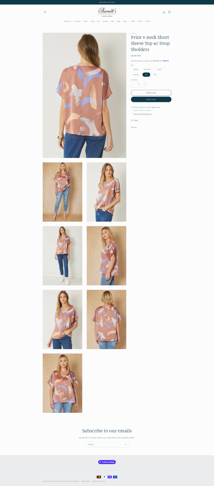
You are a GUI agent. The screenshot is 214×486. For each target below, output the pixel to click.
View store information (142, 114)
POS (61, 481)
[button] (45, 12)
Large (160, 69)
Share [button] (136, 120)
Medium (148, 69)
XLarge (137, 75)
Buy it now (151, 99)
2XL (156, 75)
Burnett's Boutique (53, 481)
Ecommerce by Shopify (72, 481)
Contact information (98, 481)
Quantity (134, 80)
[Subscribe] (125, 444)
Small (136, 69)
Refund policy (85, 481)
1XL (146, 74)
